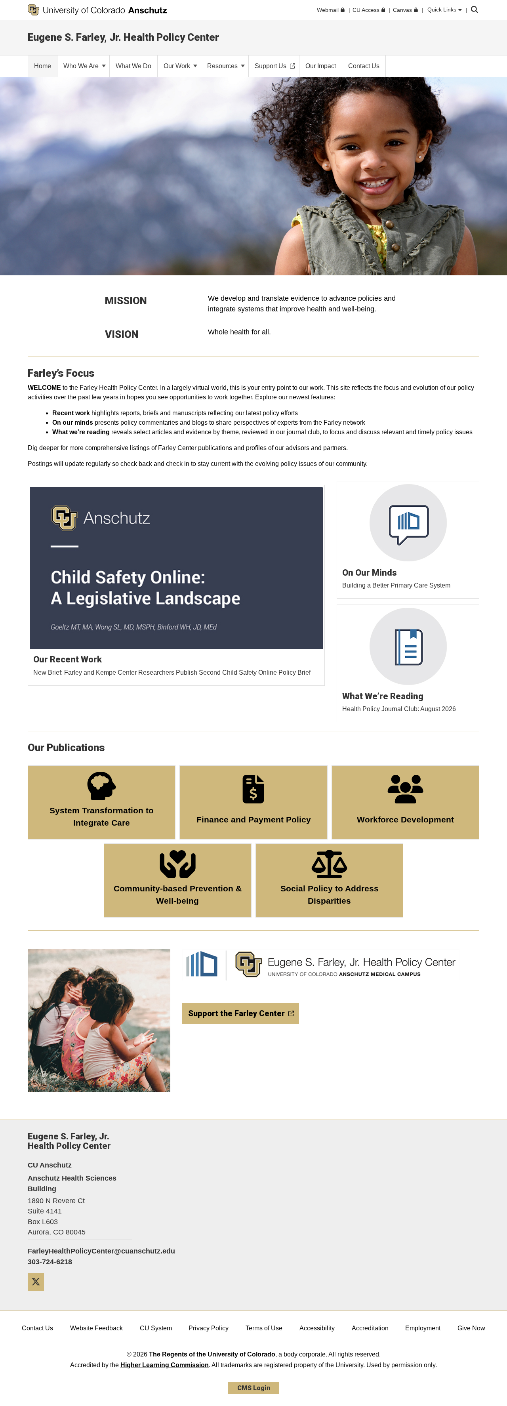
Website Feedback (96, 1328)
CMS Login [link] (253, 1388)
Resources (223, 66)
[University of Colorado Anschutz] (97, 9)
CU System (156, 1328)
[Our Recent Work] (176, 585)
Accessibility (317, 1328)
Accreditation (370, 1328)
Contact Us (37, 1328)
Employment (422, 1328)
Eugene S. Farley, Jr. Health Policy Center (123, 37)
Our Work (178, 66)
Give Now (471, 1328)
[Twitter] (39, 1293)
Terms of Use (264, 1328)
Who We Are (81, 66)
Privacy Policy (209, 1328)
